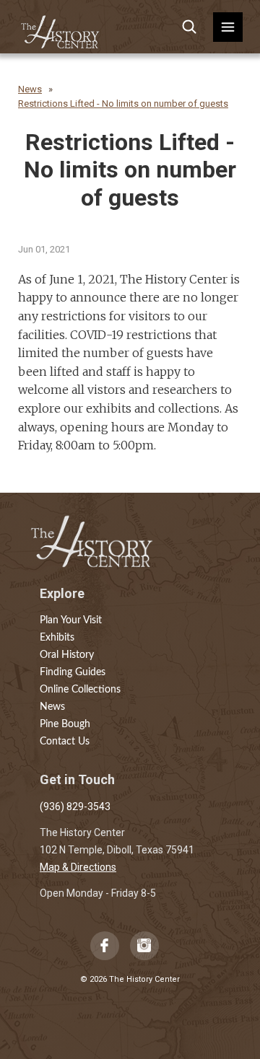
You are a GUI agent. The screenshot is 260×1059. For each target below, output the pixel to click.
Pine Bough (65, 724)
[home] (60, 27)
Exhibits (57, 638)
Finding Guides (72, 672)
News (30, 89)
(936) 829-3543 (75, 806)
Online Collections (80, 690)
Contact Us (65, 742)
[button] (228, 27)
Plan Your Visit (71, 620)
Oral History (67, 655)
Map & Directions (78, 867)
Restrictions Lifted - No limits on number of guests (123, 103)
